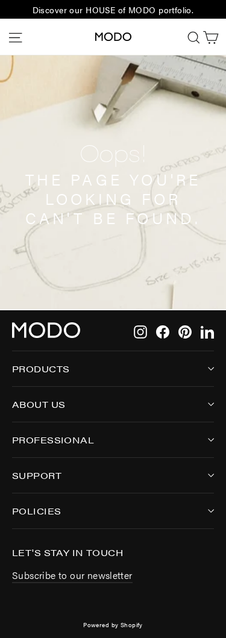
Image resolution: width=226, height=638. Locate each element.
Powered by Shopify (113, 625)
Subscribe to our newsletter (72, 575)
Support (36, 475)
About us (38, 404)
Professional (53, 439)
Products (40, 368)
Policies (36, 510)
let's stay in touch (67, 552)
